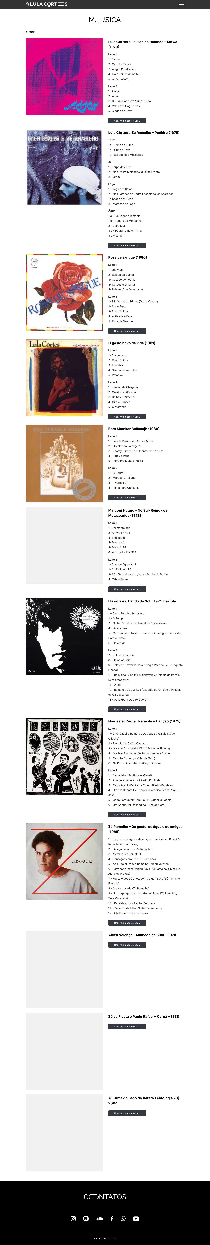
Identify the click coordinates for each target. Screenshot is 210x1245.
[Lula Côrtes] (46, 4)
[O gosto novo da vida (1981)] (64, 377)
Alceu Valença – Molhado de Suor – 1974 (142, 935)
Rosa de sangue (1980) (127, 257)
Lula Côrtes (100, 1238)
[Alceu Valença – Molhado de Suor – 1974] (64, 969)
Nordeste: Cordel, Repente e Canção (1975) (144, 721)
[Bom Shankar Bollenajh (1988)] (64, 463)
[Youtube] (136, 1218)
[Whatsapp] (124, 1218)
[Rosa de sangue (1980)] (64, 292)
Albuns (30, 32)
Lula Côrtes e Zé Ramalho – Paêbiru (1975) (144, 133)
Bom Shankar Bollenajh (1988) (134, 429)
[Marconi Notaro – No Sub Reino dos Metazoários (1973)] (64, 545)
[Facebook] (112, 1218)
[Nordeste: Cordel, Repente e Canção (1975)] (64, 756)
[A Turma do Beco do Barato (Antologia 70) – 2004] (64, 1132)
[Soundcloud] (100, 1218)
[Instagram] (74, 1218)
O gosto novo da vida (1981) (131, 343)
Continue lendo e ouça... (127, 120)
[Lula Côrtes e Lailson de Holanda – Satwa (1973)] (64, 76)
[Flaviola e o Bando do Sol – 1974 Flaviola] (64, 636)
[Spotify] (86, 1218)
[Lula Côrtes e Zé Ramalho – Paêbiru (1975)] (64, 167)
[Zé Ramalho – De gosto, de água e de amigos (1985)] (64, 861)
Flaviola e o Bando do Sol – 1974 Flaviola (142, 601)
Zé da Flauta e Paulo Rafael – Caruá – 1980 (143, 1016)
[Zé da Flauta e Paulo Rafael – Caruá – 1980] (64, 1051)
